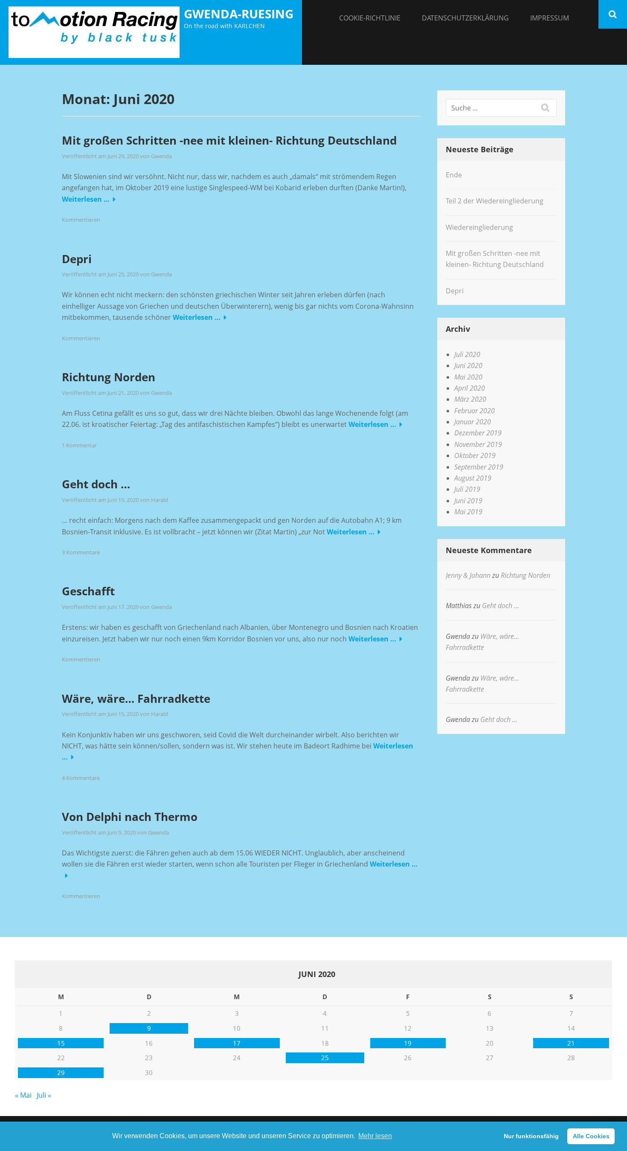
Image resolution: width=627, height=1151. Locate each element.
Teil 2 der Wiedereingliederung (494, 201)
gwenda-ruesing (238, 14)
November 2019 (478, 444)
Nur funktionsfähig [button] (531, 1136)
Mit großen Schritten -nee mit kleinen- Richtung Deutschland (229, 140)
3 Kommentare (81, 552)
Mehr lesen (375, 1135)
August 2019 (472, 478)
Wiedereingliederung (479, 227)
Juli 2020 (467, 354)
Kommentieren (81, 219)
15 (61, 1043)
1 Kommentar (79, 445)
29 (61, 1072)
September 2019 (478, 467)
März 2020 (470, 399)
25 (325, 1057)
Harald (159, 500)
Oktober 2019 (475, 455)
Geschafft (88, 591)
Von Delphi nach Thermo (129, 816)
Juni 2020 (468, 365)
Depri (77, 259)
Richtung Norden (108, 377)
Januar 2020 (472, 421)
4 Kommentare (81, 778)
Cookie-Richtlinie (370, 18)
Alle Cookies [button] (591, 1136)
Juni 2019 (468, 500)
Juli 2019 (467, 489)
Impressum (549, 18)
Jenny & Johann (468, 575)
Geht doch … (96, 484)
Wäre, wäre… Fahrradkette (136, 698)
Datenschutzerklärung (465, 18)
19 (408, 1043)
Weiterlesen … (86, 199)
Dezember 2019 (478, 433)
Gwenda (161, 156)
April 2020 (469, 388)
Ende (454, 175)
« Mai (23, 1095)
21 (571, 1043)
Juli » (44, 1095)
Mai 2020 (468, 377)
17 (237, 1043)
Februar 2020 (474, 410)
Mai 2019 (468, 511)
